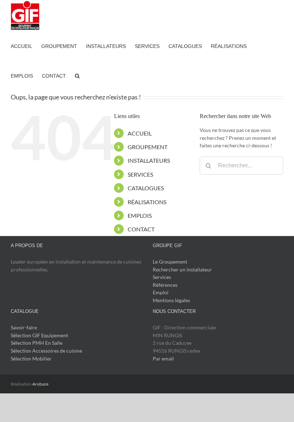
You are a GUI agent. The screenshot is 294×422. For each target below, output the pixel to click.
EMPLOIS (140, 215)
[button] (77, 75)
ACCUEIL (140, 133)
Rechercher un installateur (182, 269)
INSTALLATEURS (149, 160)
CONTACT (141, 229)
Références (165, 285)
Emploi (161, 292)
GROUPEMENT (147, 146)
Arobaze (40, 384)
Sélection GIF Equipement (39, 335)
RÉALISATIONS (147, 201)
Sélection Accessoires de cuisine (46, 351)
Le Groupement (170, 262)
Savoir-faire (24, 327)
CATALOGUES (146, 188)
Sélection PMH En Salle (36, 343)
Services (162, 277)
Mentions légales (171, 300)
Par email (163, 358)
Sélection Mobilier (31, 358)
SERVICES (140, 174)
